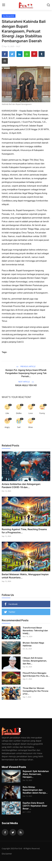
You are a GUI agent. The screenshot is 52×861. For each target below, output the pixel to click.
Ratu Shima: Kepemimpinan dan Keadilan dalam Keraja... (35, 790)
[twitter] (13, 832)
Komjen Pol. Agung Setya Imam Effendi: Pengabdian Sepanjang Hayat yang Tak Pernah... (26, 373)
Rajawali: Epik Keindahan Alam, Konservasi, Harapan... (36, 774)
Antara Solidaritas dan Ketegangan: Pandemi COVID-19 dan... (21, 486)
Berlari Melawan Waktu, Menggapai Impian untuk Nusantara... (25, 576)
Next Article (24, 382)
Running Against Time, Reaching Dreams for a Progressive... (24, 531)
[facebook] (5, 832)
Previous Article (28, 366)
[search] (48, 5)
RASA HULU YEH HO (26, 385)
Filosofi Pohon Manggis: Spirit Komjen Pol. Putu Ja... (36, 674)
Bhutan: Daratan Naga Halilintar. (33, 644)
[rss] (20, 832)
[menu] (3, 5)
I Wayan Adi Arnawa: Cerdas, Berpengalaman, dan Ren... (35, 661)
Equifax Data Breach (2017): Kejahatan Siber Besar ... (35, 806)
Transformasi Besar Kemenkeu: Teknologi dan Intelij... (35, 630)
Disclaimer (7, 853)
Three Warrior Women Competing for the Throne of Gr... (35, 691)
